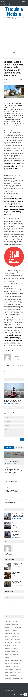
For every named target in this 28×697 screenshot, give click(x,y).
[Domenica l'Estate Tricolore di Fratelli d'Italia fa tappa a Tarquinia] (7, 525)
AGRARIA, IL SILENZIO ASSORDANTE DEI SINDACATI (16, 582)
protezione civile (8, 607)
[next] (22, 396)
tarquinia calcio (13, 675)
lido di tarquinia (8, 645)
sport (12, 610)
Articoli (7, 79)
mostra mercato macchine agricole (11, 660)
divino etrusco (7, 636)
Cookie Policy (14, 694)
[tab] (9, 448)
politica (11, 79)
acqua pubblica (8, 621)
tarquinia (6, 675)
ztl (21, 678)
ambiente (5, 403)
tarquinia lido (7, 678)
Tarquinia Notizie (14, 11)
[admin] (7, 357)
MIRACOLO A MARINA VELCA (11, 461)
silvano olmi (17, 669)
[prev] (5, 396)
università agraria (15, 678)
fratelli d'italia (17, 639)
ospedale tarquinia (8, 663)
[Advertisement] (14, 35)
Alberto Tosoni (7, 624)
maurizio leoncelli (15, 651)
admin (6, 80)
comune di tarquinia (8, 633)
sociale (12, 403)
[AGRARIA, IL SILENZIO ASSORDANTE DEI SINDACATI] (7, 584)
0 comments (7, 82)
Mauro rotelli (15, 654)
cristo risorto (16, 633)
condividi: (6, 365)
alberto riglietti (15, 621)
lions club (14, 645)
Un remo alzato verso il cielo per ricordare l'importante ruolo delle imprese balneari (13, 4)
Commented (19, 447)
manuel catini (7, 648)
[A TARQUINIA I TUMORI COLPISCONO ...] (7, 566)
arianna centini (15, 624)
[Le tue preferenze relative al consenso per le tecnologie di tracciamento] (25, 694)
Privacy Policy (21, 694)
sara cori (11, 669)
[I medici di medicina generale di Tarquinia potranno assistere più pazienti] (7, 534)
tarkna (19, 672)
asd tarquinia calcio (17, 627)
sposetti (6, 672)
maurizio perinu (8, 654)
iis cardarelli (17, 642)
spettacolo (7, 610)
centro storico (7, 630)
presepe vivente (17, 663)
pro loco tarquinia (8, 666)
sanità (13, 537)
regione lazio (16, 666)
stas (11, 672)
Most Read (8, 447)
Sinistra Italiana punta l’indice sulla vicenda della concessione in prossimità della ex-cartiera (14, 69)
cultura (6, 604)
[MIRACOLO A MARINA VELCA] (14, 454)
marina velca (14, 648)
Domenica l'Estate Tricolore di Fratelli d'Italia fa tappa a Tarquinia (18, 524)
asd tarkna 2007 (8, 627)
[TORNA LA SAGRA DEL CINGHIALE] (7, 575)
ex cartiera (9, 371)
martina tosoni (7, 651)
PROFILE (18, 359)
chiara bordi (14, 630)
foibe (12, 639)
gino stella (7, 642)
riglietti (6, 669)
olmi (21, 660)
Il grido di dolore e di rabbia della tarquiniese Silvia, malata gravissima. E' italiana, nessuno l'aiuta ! (13, 471)
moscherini (7, 657)
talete (15, 672)
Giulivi (12, 642)
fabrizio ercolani (15, 636)
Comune (17, 601)
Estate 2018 (12, 604)
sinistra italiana (16, 371)
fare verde (7, 639)
